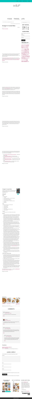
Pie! (21, 56)
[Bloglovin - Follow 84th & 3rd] (23, 393)
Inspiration (24, 54)
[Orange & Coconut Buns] (11, 40)
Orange (3, 306)
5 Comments (18, 27)
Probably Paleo (24, 56)
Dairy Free (27, 49)
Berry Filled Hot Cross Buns (8, 156)
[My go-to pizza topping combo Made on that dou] (9, 389)
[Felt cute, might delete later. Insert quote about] (6, 384)
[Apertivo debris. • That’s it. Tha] (3, 386)
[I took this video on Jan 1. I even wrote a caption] (9, 386)
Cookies (23, 49)
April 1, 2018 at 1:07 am (7, 320)
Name (3, 362)
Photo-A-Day (29, 55)
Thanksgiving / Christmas (23, 60)
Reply (3, 315)
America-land (25, 44)
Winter (28, 61)
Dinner (28, 50)
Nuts (23, 55)
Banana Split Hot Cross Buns (8, 158)
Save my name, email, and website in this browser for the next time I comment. (10, 372)
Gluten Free (26, 52)
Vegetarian (11, 306)
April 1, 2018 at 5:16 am (7, 328)
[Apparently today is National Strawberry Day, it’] (6, 386)
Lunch (27, 54)
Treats (9, 306)
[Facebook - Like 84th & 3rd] (24, 393)
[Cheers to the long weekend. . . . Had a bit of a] (3, 384)
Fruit (23, 51)
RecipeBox (9, 305)
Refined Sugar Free (6, 306)
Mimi (5, 319)
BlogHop (22, 45)
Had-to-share (23, 53)
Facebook (10, 269)
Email (3, 365)
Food (7, 305)
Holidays (26, 53)
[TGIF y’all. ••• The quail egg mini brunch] (9, 384)
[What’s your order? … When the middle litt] (3, 389)
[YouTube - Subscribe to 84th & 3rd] (27, 393)
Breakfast (27, 45)
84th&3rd (6, 5)
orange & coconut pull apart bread (8, 59)
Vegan (22, 61)
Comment (3, 355)
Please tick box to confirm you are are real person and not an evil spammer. (11, 375)
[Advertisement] (16, 12)
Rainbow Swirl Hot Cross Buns (8, 159)
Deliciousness (23, 50)
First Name (22, 37)
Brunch (22, 46)
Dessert (26, 50)
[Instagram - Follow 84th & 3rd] (22, 393)
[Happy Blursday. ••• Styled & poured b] (6, 389)
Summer (25, 58)
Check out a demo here (14, 245)
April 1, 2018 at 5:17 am (9, 336)
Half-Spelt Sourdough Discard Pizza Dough (15, 23)
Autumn (28, 44)
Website (3, 368)
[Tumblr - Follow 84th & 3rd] (29, 393)
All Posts (6, 305)
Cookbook (22, 49)
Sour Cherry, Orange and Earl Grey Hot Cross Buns (10, 154)
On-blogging (26, 55)
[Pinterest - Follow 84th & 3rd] (28, 393)
